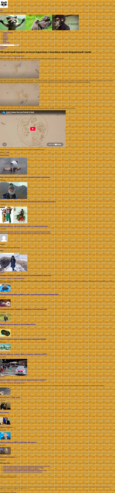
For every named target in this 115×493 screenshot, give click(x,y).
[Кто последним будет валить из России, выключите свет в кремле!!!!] (13, 375)
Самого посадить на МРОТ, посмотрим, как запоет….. (18, 442)
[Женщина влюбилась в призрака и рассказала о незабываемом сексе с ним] (13, 271)
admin (9, 55)
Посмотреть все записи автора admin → (10, 247)
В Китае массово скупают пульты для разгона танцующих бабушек (23, 339)
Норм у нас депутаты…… (8, 457)
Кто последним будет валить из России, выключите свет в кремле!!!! (23, 380)
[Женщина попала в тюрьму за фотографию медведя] (5, 321)
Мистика (5, 39)
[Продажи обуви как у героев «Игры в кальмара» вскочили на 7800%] (5, 351)
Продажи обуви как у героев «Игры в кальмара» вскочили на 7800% (23, 354)
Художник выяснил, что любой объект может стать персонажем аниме (24, 226)
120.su (7, 152)
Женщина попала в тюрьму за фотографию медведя (18, 324)
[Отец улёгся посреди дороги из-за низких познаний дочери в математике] (13, 174)
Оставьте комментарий (18, 55)
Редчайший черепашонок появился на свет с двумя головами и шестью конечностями (29, 294)
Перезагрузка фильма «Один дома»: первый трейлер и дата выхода (21, 469)
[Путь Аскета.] (5, 409)
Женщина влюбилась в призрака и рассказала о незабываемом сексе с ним (25, 275)
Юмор (4, 41)
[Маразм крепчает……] (5, 424)
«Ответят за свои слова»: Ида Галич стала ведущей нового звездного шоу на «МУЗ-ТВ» (26, 466)
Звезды (5, 35)
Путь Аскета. (4, 412)
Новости (5, 34)
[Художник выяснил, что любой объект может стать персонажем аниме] (13, 223)
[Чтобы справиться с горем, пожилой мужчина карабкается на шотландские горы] (13, 198)
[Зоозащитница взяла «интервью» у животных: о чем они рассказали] (5, 306)
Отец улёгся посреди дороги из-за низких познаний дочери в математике (25, 177)
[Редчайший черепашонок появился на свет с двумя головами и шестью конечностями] (5, 291)
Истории (5, 36)
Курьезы (5, 38)
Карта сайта (6, 42)
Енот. (1, 10)
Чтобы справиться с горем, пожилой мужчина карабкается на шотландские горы (28, 201)
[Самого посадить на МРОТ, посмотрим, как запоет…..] (5, 439)
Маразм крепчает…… (7, 427)
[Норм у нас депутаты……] (5, 454)
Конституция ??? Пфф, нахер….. (11, 397)
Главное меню (4, 46)
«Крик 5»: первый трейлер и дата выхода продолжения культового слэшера (23, 467)
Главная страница (8, 32)
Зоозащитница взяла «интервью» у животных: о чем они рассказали (23, 309)
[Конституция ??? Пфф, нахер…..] (5, 394)
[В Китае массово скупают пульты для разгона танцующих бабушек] (5, 336)
